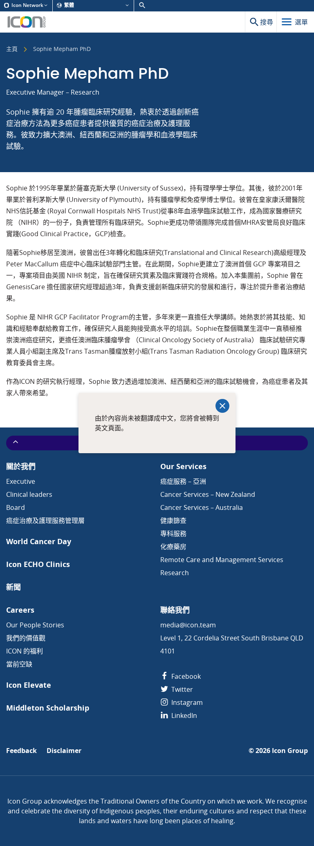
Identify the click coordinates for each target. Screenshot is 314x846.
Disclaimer (64, 750)
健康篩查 (173, 520)
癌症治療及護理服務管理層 (45, 520)
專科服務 (173, 533)
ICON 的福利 (24, 651)
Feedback (21, 750)
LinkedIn (183, 715)
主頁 (12, 49)
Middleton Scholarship (47, 708)
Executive (20, 481)
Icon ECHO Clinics (38, 564)
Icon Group (290, 750)
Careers (20, 610)
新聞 (13, 587)
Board (15, 507)
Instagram (186, 702)
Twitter (181, 689)
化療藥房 (173, 546)
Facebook (185, 676)
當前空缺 (19, 664)
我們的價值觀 (25, 637)
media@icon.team (188, 624)
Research (174, 572)
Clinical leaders (29, 494)
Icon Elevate (28, 685)
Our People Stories (35, 624)
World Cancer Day (38, 541)
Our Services (183, 466)
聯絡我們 (175, 610)
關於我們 (21, 466)
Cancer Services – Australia (201, 507)
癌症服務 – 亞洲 (183, 481)
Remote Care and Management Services (221, 559)
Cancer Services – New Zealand (207, 494)
